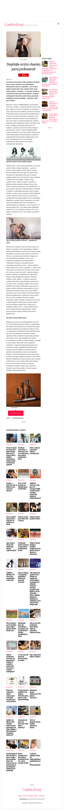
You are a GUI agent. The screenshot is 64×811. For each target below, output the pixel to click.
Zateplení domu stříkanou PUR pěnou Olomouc (35, 694)
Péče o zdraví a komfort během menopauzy (35, 450)
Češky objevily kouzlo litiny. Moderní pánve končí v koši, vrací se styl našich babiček (50, 118)
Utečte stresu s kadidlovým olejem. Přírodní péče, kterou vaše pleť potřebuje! (23, 694)
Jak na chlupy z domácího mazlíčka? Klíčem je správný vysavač (23, 577)
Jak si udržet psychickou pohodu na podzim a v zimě (11, 520)
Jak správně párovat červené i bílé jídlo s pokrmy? (23, 723)
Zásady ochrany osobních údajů (27, 795)
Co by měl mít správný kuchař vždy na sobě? (23, 657)
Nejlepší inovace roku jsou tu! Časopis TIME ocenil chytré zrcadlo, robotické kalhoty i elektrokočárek (35, 490)
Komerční (9, 444)
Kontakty (42, 795)
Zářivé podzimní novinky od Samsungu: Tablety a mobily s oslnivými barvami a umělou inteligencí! (10, 663)
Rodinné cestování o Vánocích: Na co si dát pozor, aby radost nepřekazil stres (23, 453)
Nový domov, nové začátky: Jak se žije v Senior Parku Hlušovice (11, 627)
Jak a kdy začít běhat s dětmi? (35, 656)
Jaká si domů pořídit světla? (35, 518)
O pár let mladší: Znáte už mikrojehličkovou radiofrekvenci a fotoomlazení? (36, 759)
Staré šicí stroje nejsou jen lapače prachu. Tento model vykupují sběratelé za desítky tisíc (50, 106)
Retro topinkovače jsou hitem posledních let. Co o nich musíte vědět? (23, 758)
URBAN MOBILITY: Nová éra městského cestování (10, 576)
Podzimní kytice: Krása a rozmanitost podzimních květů (23, 546)
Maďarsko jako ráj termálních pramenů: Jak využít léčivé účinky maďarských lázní (23, 629)
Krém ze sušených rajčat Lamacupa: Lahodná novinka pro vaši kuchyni (11, 695)
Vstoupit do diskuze (16, 413)
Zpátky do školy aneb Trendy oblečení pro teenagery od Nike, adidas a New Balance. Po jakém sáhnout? (11, 727)
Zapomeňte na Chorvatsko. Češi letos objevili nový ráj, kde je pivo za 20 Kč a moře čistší (50, 82)
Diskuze (15, 407)
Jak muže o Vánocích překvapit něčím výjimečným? (11, 546)
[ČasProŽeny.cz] (14, 26)
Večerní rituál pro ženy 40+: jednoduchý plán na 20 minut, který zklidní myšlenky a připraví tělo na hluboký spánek (11, 456)
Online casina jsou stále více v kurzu (23, 519)
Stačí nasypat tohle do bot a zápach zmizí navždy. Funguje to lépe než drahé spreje (50, 94)
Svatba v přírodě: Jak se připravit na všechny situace (11, 487)
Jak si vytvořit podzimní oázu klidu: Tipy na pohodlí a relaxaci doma (35, 627)
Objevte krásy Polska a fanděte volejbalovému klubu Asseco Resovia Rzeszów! (35, 548)
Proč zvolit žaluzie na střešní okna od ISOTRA (22, 486)
